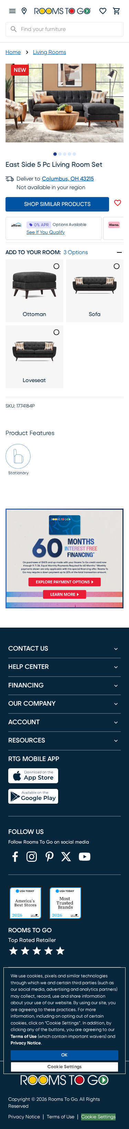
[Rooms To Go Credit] (64, 549)
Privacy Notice (24, 1117)
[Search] (12, 29)
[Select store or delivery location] (24, 11)
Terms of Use (60, 1117)
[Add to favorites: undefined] (117, 203)
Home (13, 52)
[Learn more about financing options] (64, 598)
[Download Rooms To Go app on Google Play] (33, 796)
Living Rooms (49, 52)
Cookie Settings (98, 1117)
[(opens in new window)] (15, 857)
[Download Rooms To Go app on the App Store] (33, 775)
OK (64, 1055)
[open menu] (12, 11)
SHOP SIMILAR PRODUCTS (57, 204)
